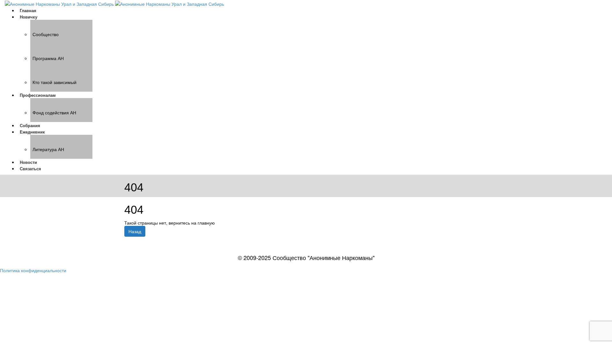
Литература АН (48, 149)
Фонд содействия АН (54, 112)
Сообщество (46, 34)
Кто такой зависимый (54, 82)
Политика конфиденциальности (33, 270)
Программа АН (48, 58)
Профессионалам (38, 95)
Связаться (30, 168)
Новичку (28, 17)
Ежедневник (32, 132)
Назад (134, 231)
